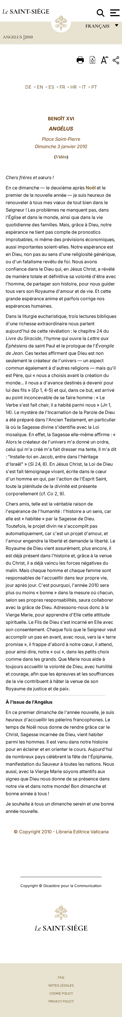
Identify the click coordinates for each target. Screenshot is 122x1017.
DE (28, 87)
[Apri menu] (114, 13)
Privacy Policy (61, 1001)
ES (51, 87)
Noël (91, 187)
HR (73, 87)
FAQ (61, 977)
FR (62, 87)
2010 (29, 37)
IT (84, 87)
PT (94, 87)
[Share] (117, 61)
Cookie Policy (61, 993)
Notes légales (61, 985)
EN (40, 87)
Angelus (13, 37)
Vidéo (61, 156)
